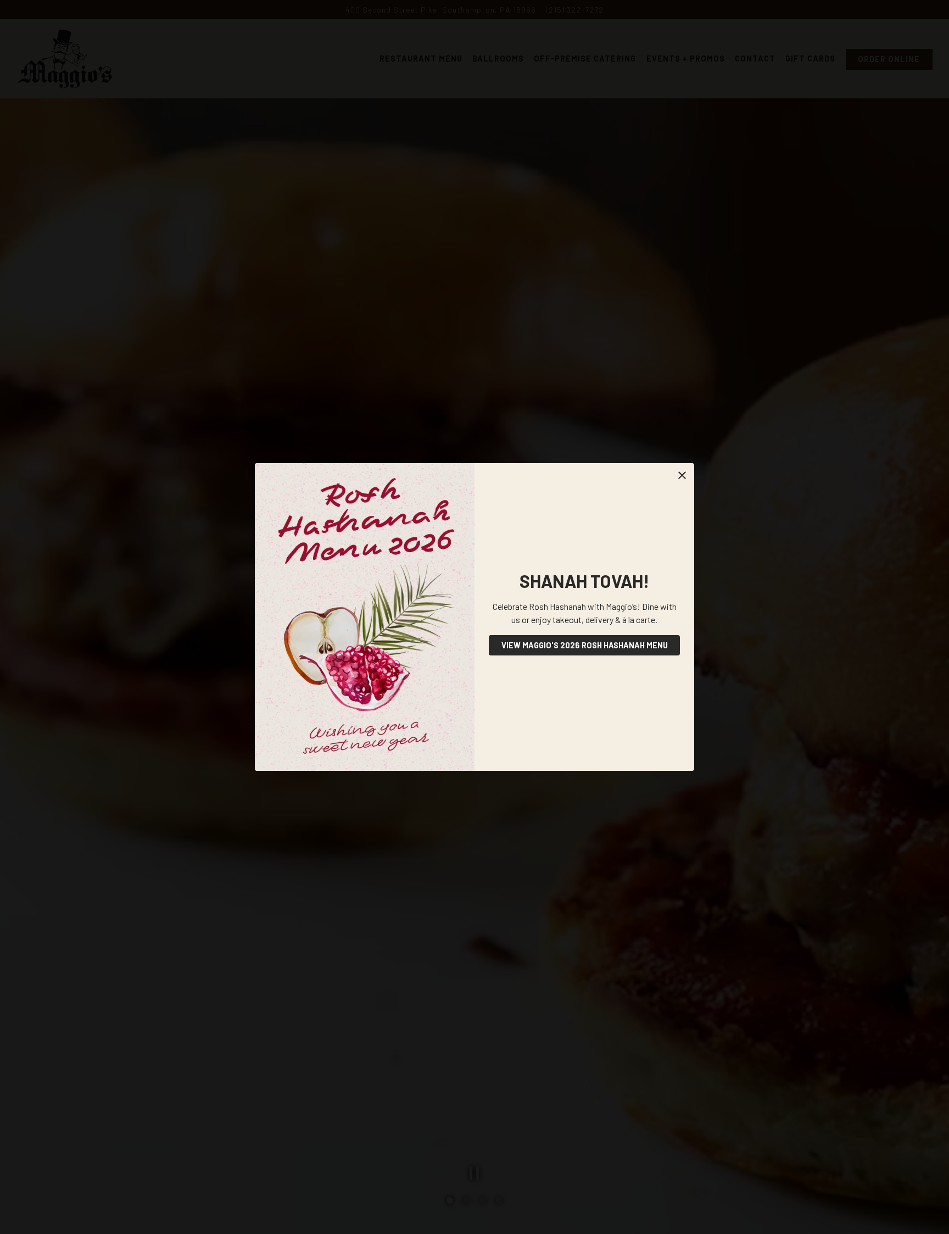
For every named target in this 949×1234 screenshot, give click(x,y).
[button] (682, 475)
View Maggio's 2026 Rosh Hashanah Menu (584, 645)
